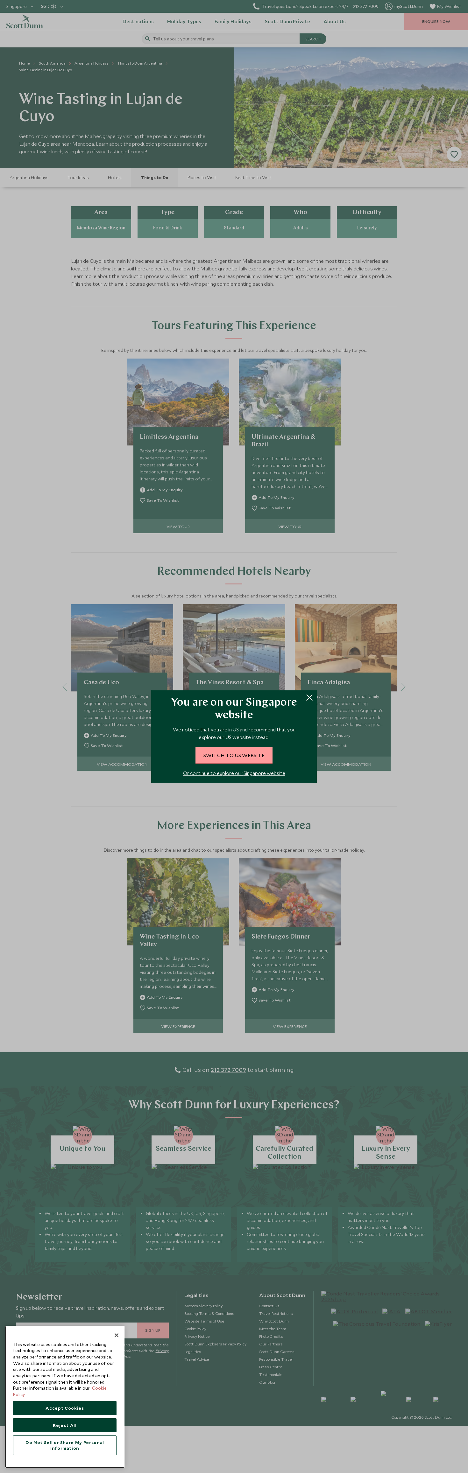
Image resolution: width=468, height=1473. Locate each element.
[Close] (117, 1335)
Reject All (65, 1425)
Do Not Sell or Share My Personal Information (64, 1445)
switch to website (234, 755)
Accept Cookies (65, 1408)
